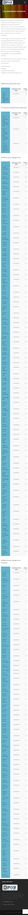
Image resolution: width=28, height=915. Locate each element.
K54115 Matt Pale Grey (5, 775)
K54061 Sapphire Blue (5, 492)
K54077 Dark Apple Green (5, 596)
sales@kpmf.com (8, 901)
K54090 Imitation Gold (5, 244)
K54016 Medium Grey (5, 793)
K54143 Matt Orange (4, 265)
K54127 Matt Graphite (5, 870)
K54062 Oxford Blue (4, 506)
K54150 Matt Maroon (5, 343)
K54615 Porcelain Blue (5, 404)
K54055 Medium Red (5, 308)
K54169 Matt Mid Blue (5, 485)
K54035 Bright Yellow (4, 193)
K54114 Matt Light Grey (5, 786)
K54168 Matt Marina (4, 440)
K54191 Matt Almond (4, 700)
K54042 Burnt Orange (4, 287)
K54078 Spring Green (4, 574)
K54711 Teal (6, 670)
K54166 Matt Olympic (5, 420)
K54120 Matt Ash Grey (5, 804)
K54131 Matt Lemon (4, 210)
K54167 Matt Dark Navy (5, 552)
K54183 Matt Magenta (5, 368)
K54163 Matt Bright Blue (5, 452)
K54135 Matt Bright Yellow (5, 199)
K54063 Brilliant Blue (4, 458)
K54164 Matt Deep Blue (5, 535)
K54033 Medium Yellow (5, 228)
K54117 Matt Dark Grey (5, 834)
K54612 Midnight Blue (5, 541)
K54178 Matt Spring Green (5, 580)
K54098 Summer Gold (5, 731)
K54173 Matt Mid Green (5, 635)
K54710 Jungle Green (4, 651)
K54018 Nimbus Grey (4, 846)
